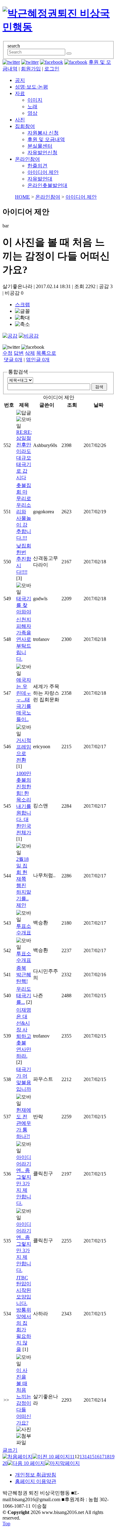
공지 (20, 80)
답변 (19, 353)
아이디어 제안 (43, 172)
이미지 (34, 100)
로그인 (51, 68)
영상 (32, 113)
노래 (32, 106)
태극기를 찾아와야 (23, 605)
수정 (7, 353)
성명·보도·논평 (31, 86)
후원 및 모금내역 (46, 139)
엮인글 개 (38, 359)
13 (82, 1456)
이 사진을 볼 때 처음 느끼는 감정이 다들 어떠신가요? (23, 1396)
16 (97, 1456)
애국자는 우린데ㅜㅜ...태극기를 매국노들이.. (23, 699)
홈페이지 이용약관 (35, 1481)
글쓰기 (9, 1450)
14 (87, 1456)
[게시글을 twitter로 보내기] (11, 347)
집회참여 (25, 126)
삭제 (30, 353)
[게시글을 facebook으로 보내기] (32, 347)
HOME (22, 197)
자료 (20, 93)
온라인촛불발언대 (47, 185)
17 (102, 1456)
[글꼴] (22, 311)
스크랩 (22, 304)
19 (112, 1456)
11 (72, 1456)
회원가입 (31, 68)
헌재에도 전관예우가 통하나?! (23, 1123)
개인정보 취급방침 (35, 1474)
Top (6, 1523)
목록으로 (46, 353)
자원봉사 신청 (43, 132)
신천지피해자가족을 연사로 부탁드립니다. (23, 639)
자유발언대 (39, 178)
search (13, 45)
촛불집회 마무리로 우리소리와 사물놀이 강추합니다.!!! (23, 512)
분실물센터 (39, 146)
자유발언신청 (42, 152)
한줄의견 (37, 165)
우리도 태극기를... (23, 995)
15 (92, 1456)
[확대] (22, 318)
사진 (20, 119)
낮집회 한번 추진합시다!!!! (23, 559)
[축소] (22, 324)
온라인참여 (27, 159)
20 (4, 1463)
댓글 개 (13, 359)
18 (107, 1456)
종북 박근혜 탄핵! (23, 974)
